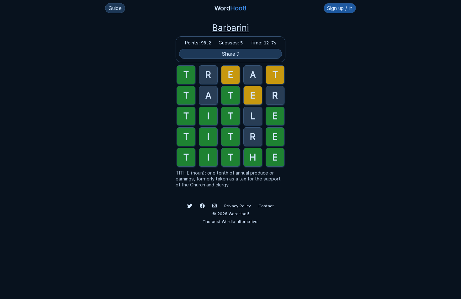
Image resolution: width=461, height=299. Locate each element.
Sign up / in (339, 8)
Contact (266, 206)
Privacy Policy (237, 206)
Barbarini (230, 28)
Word (230, 8)
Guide (115, 8)
